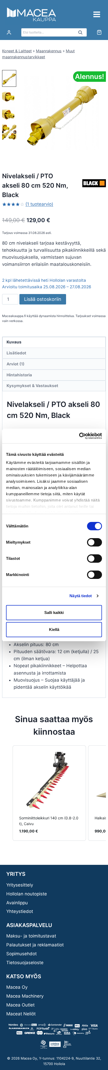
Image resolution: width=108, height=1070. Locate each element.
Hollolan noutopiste (26, 893)
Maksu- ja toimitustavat (31, 936)
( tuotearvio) (39, 204)
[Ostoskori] (99, 32)
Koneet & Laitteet (17, 51)
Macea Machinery (25, 996)
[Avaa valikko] (96, 14)
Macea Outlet (20, 1005)
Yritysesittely (19, 885)
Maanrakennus (49, 51)
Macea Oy (17, 987)
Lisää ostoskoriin (42, 299)
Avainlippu (17, 902)
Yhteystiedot (19, 911)
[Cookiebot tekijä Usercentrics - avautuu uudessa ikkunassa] (79, 436)
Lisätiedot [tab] (16, 352)
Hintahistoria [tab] (19, 374)
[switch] (94, 542)
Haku (82, 33)
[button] (9, 78)
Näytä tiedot (80, 596)
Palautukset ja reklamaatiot (35, 944)
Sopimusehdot (21, 953)
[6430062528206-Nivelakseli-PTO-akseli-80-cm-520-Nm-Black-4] (62, 113)
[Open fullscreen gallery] (101, 151)
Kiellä (54, 629)
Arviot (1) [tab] (15, 363)
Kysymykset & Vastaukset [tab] (32, 385)
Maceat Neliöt (21, 1013)
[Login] (9, 32)
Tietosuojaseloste (25, 962)
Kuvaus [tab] (14, 342)
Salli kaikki (54, 612)
